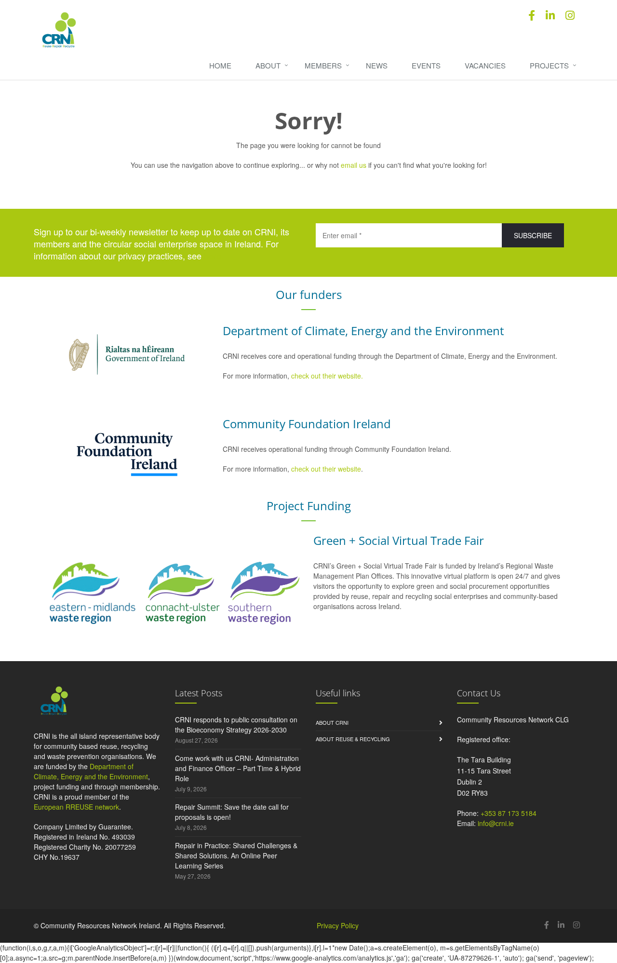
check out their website (326, 469)
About (268, 65)
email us (353, 165)
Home (220, 65)
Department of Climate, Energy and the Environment (91, 771)
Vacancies (485, 65)
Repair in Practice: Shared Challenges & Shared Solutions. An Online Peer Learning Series (236, 855)
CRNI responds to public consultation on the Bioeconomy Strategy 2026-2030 (236, 724)
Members (323, 65)
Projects (549, 65)
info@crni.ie (496, 823)
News (377, 65)
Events (426, 65)
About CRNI (332, 722)
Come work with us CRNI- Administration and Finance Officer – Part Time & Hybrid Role (238, 768)
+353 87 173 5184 (509, 813)
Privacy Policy (338, 925)
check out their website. (328, 375)
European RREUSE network (76, 807)
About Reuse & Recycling (353, 739)
